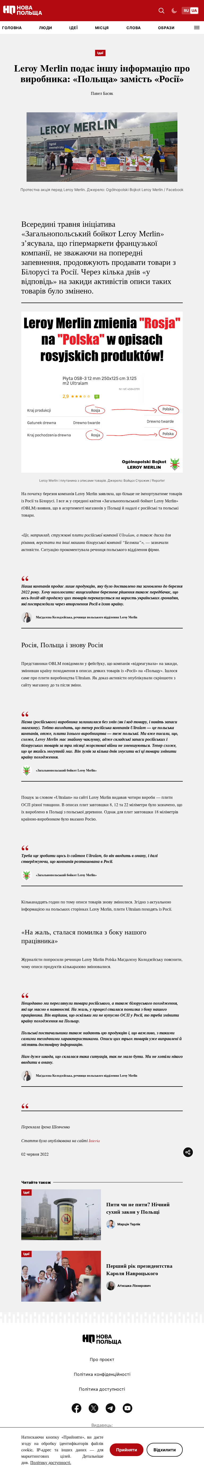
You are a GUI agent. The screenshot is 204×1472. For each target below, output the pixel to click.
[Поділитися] (188, 1152)
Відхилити (165, 1449)
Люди (45, 27)
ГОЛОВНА (12, 27)
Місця (102, 27)
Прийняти (126, 1449)
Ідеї (73, 27)
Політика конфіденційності (102, 1374)
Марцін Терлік (128, 1224)
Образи (166, 27)
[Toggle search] (161, 10)
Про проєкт (102, 1359)
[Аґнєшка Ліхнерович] (110, 1285)
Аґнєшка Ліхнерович (134, 1286)
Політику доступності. (50, 1462)
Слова (133, 27)
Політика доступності (102, 1389)
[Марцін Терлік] (110, 1224)
